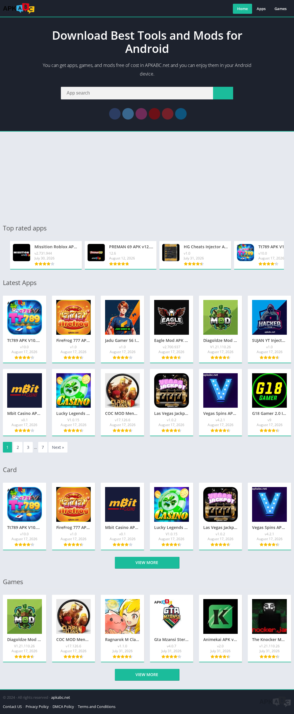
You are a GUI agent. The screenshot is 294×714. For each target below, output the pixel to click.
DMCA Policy (63, 706)
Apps (261, 8)
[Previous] (4, 255)
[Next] (289, 255)
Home (242, 8)
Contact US (12, 706)
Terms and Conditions (96, 706)
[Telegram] (181, 114)
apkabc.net (60, 697)
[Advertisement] (147, 177)
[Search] (223, 93)
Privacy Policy (37, 706)
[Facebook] (115, 114)
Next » (58, 447)
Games (280, 8)
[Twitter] (128, 114)
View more (147, 562)
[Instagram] (141, 114)
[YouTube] (154, 114)
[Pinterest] (167, 114)
